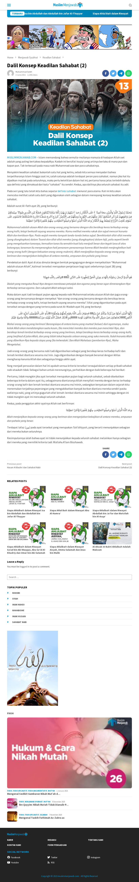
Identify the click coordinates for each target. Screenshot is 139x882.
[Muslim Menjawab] (69, 4)
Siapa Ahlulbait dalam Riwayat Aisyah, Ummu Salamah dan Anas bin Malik (68, 549)
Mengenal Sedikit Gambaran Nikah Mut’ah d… (33, 793)
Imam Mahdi (18, 604)
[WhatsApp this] (128, 73)
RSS (52, 862)
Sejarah (43, 815)
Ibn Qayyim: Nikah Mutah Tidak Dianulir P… (43, 804)
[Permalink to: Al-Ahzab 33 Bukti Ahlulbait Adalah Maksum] (112, 533)
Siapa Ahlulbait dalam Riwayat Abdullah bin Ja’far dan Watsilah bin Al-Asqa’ (110, 513)
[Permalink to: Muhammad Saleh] (10, 73)
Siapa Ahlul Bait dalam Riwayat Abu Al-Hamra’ (98, 13)
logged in (24, 566)
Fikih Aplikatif (20, 791)
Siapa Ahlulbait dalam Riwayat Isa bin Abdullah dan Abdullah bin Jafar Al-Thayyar (26, 513)
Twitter (54, 857)
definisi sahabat (67, 191)
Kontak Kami (14, 845)
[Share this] (105, 73)
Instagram (95, 857)
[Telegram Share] (120, 73)
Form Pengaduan (57, 845)
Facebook (15, 857)
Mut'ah (51, 791)
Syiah (15, 598)
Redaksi (52, 840)
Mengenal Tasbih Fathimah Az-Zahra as (41, 817)
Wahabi (16, 593)
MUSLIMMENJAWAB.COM (21, 157)
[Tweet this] (113, 73)
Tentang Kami (95, 840)
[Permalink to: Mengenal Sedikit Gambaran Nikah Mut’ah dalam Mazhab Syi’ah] (69, 752)
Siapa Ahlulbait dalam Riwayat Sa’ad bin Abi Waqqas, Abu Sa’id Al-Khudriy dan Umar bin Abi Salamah (26, 549)
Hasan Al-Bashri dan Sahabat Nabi (24, 465)
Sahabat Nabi (19, 622)
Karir (10, 840)
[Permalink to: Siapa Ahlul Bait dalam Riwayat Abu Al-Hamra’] (69, 497)
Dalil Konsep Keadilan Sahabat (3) (115, 465)
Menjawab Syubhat (34, 802)
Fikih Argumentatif (37, 791)
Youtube (15, 862)
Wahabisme (18, 610)
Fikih (10, 713)
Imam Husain (19, 616)
